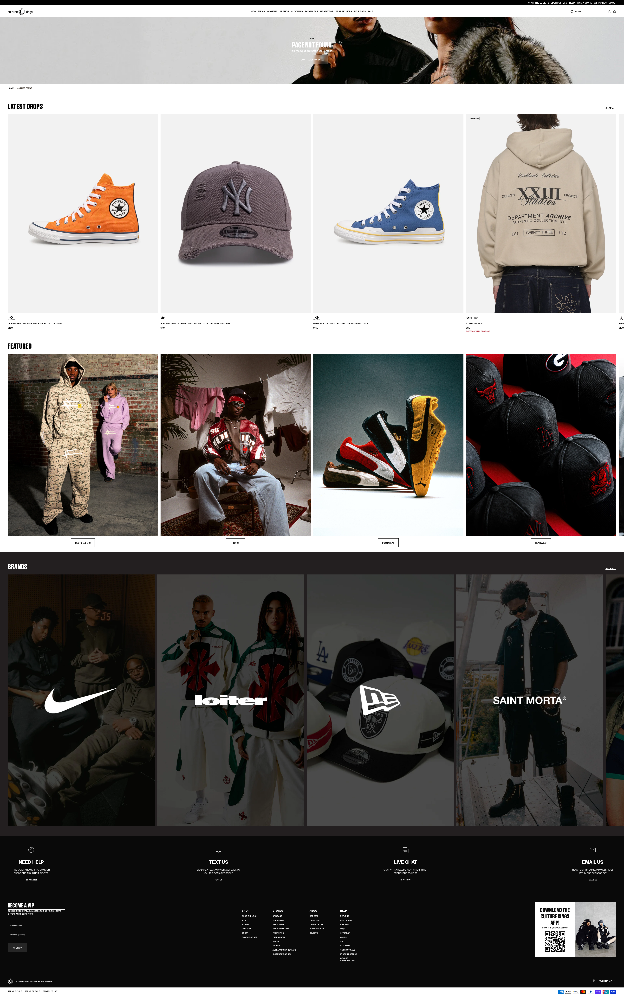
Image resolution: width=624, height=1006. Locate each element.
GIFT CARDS (600, 3)
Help (343, 910)
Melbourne (278, 924)
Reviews (314, 933)
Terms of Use (316, 924)
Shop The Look (249, 916)
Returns (344, 916)
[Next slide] (616, 208)
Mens (261, 11)
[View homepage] (20, 11)
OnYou (343, 937)
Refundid (345, 945)
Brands (284, 11)
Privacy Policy (317, 928)
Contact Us (346, 920)
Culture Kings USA (282, 954)
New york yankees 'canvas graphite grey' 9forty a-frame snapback (195, 323)
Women (245, 924)
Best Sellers (344, 11)
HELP (572, 3)
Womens (272, 11)
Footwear (311, 11)
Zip (341, 941)
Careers (314, 916)
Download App (249, 937)
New (253, 11)
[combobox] (586, 11)
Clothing (297, 11)
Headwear (326, 11)
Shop (245, 910)
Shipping (344, 924)
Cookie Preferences (347, 959)
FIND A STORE (584, 3)
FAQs (342, 928)
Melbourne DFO (281, 928)
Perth (276, 941)
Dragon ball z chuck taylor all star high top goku (35, 323)
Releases (360, 11)
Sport (245, 933)
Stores (278, 910)
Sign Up (17, 947)
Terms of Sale (347, 949)
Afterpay (345, 933)
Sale (370, 11)
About (314, 910)
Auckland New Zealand (285, 949)
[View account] (609, 11)
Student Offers (348, 954)
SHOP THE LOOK (537, 3)
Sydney (276, 945)
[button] (614, 11)
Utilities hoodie (474, 323)
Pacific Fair (278, 933)
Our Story (315, 920)
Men (244, 920)
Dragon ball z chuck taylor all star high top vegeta (341, 323)
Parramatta (279, 937)
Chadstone (278, 920)
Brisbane (277, 916)
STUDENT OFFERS (557, 3)
